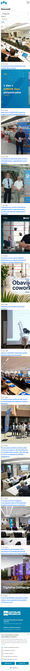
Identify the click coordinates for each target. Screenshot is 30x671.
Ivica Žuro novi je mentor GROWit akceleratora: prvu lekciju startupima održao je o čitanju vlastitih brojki (13, 260)
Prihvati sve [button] (8, 663)
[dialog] (15, 651)
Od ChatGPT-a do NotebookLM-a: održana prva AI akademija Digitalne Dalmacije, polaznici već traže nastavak (14, 551)
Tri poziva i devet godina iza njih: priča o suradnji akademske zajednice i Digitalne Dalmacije (14, 401)
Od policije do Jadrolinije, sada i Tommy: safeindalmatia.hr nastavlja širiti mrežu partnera (14, 161)
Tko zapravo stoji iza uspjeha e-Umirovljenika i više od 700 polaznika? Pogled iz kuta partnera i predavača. (13, 503)
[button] (15, 668)
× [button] (28, 634)
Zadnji (11, 602)
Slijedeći (6, 602)
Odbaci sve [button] (22, 663)
